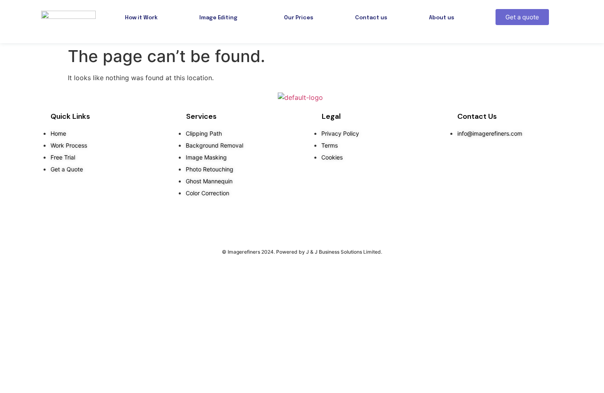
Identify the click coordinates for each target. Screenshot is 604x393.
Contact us (371, 18)
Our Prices (298, 18)
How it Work (141, 18)
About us (441, 18)
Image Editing (218, 18)
